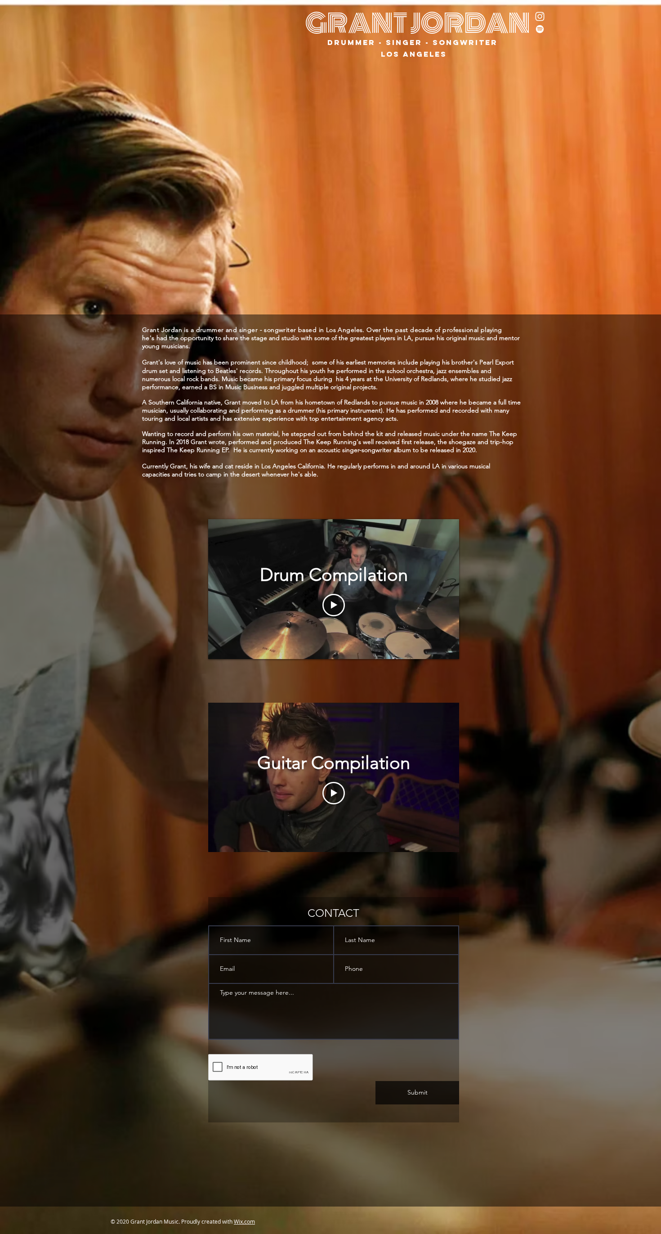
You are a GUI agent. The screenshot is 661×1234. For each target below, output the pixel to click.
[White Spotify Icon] (540, 29)
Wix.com (244, 1221)
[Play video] (333, 605)
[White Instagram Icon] (540, 16)
